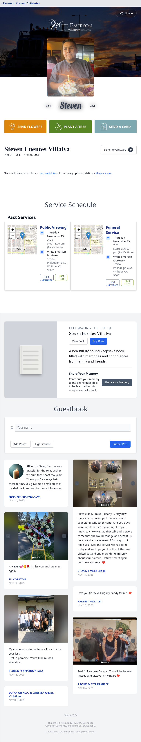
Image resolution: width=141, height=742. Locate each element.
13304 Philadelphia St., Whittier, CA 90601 (57, 264)
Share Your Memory (117, 382)
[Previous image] (8, 536)
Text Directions (46, 278)
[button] (22, 236)
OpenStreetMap (74, 731)
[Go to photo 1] (33, 558)
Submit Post (120, 444)
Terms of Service (80, 725)
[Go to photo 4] (39, 557)
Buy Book (98, 341)
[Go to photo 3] (37, 557)
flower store (104, 173)
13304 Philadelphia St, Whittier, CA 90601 (123, 269)
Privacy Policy (60, 725)
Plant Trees (61, 277)
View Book (78, 341)
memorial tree (48, 173)
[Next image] (64, 536)
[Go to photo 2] (35, 557)
